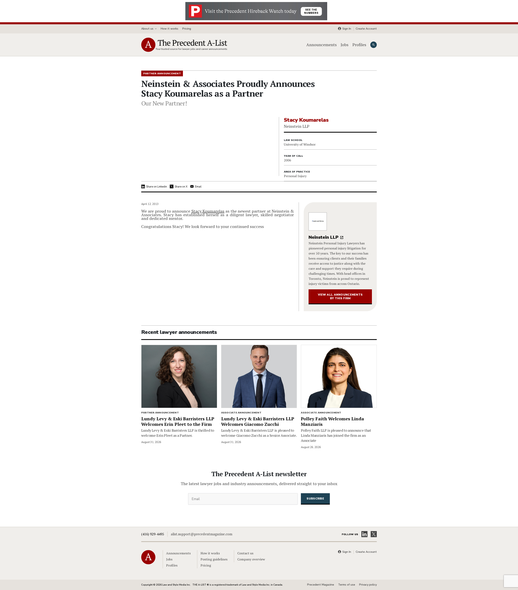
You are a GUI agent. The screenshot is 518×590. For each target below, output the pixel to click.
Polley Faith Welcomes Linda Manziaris (332, 421)
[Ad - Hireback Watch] (256, 11)
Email (198, 187)
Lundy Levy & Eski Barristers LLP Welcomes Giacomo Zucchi (257, 421)
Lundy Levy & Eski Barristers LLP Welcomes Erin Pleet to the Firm (177, 421)
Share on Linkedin (156, 187)
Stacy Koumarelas (207, 211)
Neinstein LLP (324, 237)
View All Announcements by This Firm (340, 296)
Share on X (181, 187)
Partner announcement (160, 412)
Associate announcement (241, 412)
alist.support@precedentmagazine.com (201, 534)
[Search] (373, 45)
